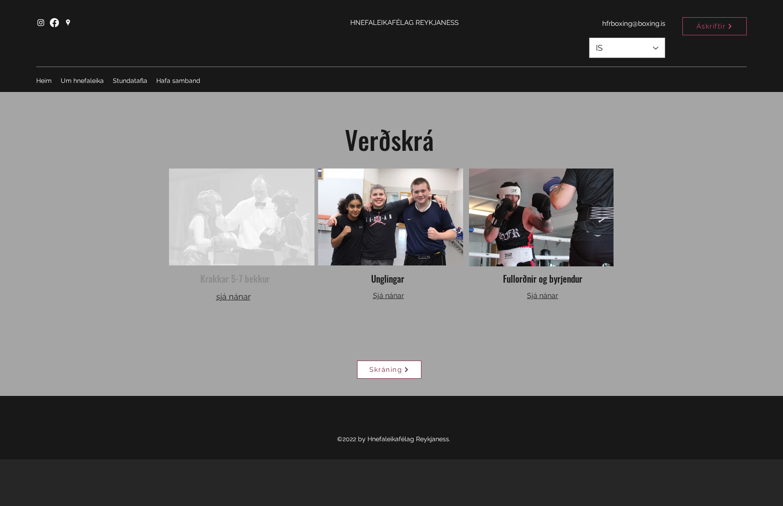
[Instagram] (40, 22)
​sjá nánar (233, 296)
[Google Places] (67, 22)
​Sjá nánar (388, 295)
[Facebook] (54, 22)
